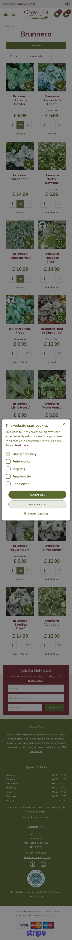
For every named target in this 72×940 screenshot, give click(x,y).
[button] (36, 513)
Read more (21, 445)
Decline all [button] (37, 504)
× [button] (64, 424)
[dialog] (36, 470)
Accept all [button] (37, 494)
